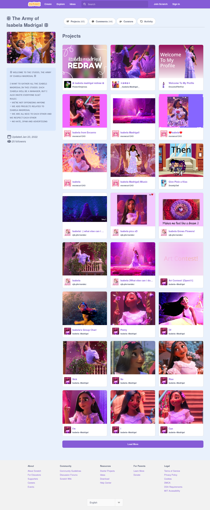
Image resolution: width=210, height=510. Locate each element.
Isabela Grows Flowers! (182, 231)
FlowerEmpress (79, 86)
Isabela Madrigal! (130, 132)
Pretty (123, 329)
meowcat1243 (78, 136)
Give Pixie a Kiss (178, 181)
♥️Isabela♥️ (175, 132)
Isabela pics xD (128, 231)
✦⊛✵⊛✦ (125, 83)
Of (170, 329)
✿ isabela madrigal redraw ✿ (88, 83)
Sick (74, 379)
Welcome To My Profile (181, 83)
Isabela (76, 280)
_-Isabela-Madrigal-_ (129, 86)
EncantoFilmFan (176, 86)
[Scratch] (34, 4)
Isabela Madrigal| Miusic (133, 181)
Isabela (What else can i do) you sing (136, 280)
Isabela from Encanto (84, 132)
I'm (73, 428)
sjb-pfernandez (79, 234)
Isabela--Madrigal (177, 284)
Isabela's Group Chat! (84, 329)
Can (171, 428)
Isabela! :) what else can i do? (88, 231)
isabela (76, 181)
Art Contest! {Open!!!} (181, 280)
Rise (171, 379)
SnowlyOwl (174, 185)
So (121, 379)
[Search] (84, 4)
